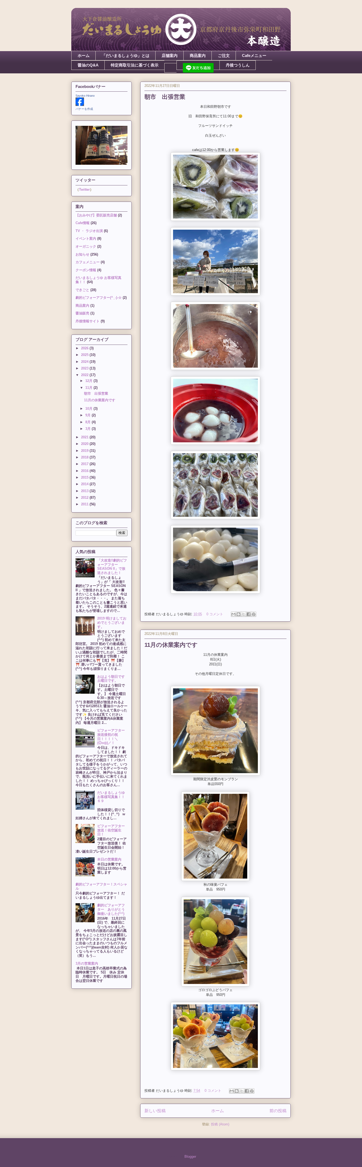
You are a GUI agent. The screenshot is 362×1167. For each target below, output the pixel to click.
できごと (82, 290)
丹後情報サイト (88, 321)
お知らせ (82, 254)
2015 (85, 477)
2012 (85, 498)
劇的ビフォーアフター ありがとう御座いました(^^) (111, 909)
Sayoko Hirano (85, 95)
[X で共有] (243, 614)
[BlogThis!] (238, 614)
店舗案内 (170, 55)
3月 (88, 429)
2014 (85, 484)
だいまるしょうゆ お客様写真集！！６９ (112, 797)
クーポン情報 (86, 270)
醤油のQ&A (88, 65)
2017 (85, 464)
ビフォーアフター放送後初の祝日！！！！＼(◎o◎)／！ (111, 736)
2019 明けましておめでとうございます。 (111, 622)
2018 (85, 457)
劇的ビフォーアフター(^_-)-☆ (99, 298)
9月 (88, 415)
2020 (85, 444)
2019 (85, 451)
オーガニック (86, 246)
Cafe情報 (83, 223)
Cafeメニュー (254, 55)
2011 (85, 504)
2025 (85, 355)
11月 (89, 388)
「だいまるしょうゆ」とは (125, 55)
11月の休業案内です (171, 645)
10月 (89, 409)
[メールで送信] (233, 614)
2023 (85, 368)
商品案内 (198, 55)
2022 (85, 375)
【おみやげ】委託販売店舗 (96, 215)
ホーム (84, 55)
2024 (85, 362)
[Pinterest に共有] (253, 614)
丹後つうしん (238, 65)
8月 (88, 422)
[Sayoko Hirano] (80, 105)
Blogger (190, 1157)
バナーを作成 (84, 108)
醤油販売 (82, 313)
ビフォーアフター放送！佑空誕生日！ (111, 830)
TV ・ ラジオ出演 (89, 231)
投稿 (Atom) (220, 1124)
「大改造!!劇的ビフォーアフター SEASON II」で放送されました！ (112, 566)
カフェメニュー (88, 262)
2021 (85, 437)
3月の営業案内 (87, 963)
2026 (85, 348)
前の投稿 (278, 1110)
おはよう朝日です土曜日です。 (111, 679)
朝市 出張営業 (164, 96)
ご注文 (224, 55)
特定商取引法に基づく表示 (134, 65)
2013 (85, 491)
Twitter (84, 189)
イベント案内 (86, 238)
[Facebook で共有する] (248, 614)
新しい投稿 (155, 1110)
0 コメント (214, 614)
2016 (85, 471)
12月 (89, 381)
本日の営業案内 (109, 859)
